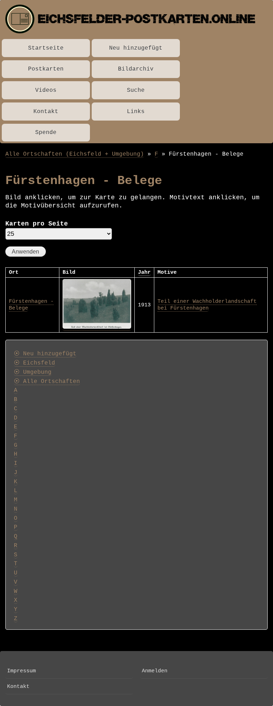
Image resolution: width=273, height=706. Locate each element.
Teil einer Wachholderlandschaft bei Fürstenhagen (207, 305)
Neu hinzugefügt (135, 48)
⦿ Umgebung (33, 372)
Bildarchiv (136, 69)
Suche (136, 90)
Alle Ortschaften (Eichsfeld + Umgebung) (74, 154)
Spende (46, 132)
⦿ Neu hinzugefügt (45, 354)
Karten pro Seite (36, 223)
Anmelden (154, 671)
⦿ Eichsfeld (34, 363)
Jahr (144, 272)
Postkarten (46, 69)
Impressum (21, 671)
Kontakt (45, 111)
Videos (46, 90)
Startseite (46, 48)
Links (136, 111)
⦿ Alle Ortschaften (47, 381)
